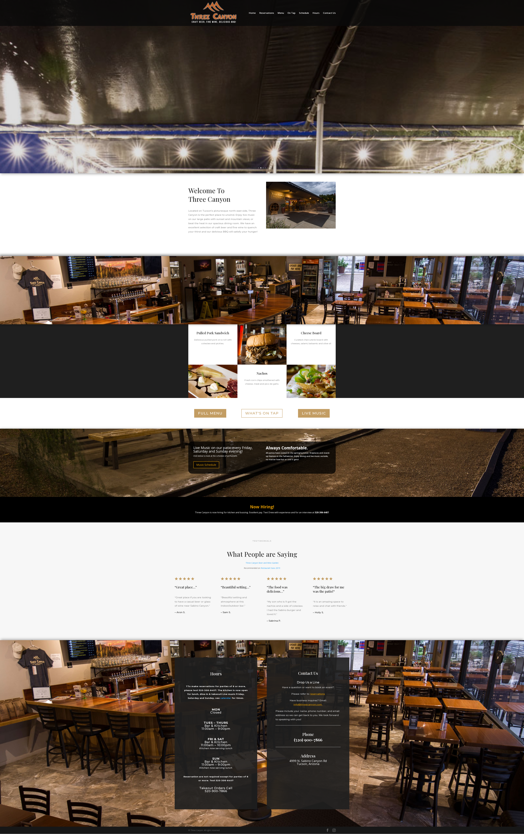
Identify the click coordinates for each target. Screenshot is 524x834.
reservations (317, 694)
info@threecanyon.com (308, 704)
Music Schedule (206, 465)
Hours (315, 13)
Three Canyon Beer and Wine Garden (262, 563)
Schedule (304, 13)
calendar (225, 698)
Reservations (266, 13)
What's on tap (262, 413)
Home (252, 13)
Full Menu (210, 413)
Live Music (314, 413)
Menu (281, 13)
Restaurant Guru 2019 (270, 568)
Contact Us (329, 13)
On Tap (291, 13)
